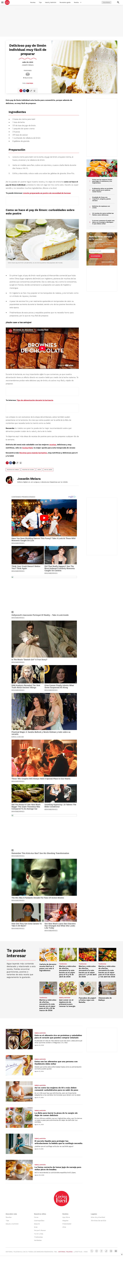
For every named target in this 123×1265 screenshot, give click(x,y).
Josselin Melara (27, 65)
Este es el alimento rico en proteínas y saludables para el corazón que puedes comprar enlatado (58, 1036)
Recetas (32, 2)
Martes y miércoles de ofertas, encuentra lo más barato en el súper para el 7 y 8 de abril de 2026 (87, 971)
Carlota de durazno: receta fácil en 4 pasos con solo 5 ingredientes (48, 967)
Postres (29, 83)
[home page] (7, 2)
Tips (40, 2)
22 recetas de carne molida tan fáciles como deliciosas (103, 214)
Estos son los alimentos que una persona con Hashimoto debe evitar (56, 1062)
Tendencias (63, 964)
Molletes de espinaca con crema (101, 207)
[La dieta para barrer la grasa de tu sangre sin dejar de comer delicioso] (19, 1117)
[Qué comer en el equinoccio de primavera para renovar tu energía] (68, 988)
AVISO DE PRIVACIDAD (108, 262)
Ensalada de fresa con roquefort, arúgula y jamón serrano (101, 198)
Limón (39, 469)
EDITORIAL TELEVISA (65, 1251)
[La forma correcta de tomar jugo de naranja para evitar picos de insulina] (19, 1170)
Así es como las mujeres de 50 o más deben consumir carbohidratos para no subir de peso (56, 1089)
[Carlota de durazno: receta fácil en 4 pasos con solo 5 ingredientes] (48, 954)
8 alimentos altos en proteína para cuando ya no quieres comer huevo (102, 190)
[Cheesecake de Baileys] (107, 988)
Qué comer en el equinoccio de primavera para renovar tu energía (67, 1003)
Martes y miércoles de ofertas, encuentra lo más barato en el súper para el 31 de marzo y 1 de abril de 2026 (106, 971)
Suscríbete (106, 2)
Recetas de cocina (28, 469)
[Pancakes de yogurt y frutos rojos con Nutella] (88, 988)
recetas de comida (13, 469)
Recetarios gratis (65, 2)
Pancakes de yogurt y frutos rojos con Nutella (87, 1000)
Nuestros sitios (40, 1214)
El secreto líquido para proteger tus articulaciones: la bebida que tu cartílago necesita (58, 1142)
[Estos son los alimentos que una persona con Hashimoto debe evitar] (19, 1065)
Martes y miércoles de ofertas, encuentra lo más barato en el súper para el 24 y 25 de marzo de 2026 (47, 1005)
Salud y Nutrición (50, 2)
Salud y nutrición (64, 997)
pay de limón (48, 469)
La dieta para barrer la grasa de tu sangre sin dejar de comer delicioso (56, 1114)
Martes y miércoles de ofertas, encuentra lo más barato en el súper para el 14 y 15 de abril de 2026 (67, 971)
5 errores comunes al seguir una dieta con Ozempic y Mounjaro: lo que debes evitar (103, 222)
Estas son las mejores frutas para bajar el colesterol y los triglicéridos (102, 181)
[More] (80, 2)
